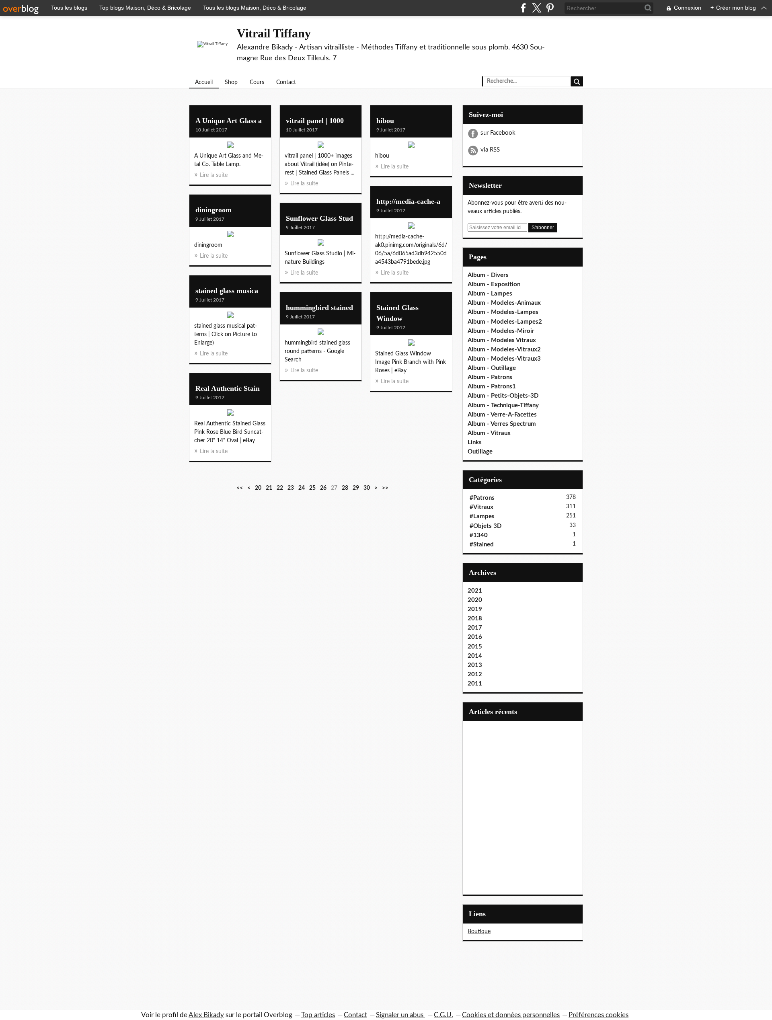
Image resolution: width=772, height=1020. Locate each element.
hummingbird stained (319, 308)
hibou (385, 121)
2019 (475, 609)
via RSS (490, 150)
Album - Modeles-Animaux (504, 303)
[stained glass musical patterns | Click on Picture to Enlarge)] (230, 317)
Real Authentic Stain (227, 388)
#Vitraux (481, 507)
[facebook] (523, 7)
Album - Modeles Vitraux (502, 340)
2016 (475, 637)
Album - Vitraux (489, 433)
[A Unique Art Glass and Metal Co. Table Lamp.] (230, 147)
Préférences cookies (598, 1015)
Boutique (479, 931)
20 (258, 488)
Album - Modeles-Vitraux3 (504, 359)
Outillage (480, 452)
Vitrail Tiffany (274, 33)
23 (290, 488)
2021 (475, 591)
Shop (231, 82)
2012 (475, 674)
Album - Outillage (492, 368)
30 (366, 488)
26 (323, 488)
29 (356, 488)
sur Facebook (497, 133)
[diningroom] (230, 236)
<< (239, 488)
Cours (257, 82)
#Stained (482, 545)
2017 (475, 628)
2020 (475, 600)
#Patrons (482, 498)
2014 (475, 656)
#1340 (479, 535)
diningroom (213, 210)
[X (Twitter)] (537, 7)
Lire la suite (214, 175)
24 (301, 488)
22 (280, 488)
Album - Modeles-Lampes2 (505, 322)
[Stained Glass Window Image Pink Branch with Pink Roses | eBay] (411, 344)
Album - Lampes (490, 294)
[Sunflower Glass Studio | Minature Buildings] (321, 244)
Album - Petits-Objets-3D (503, 396)
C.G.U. (443, 1015)
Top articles (318, 1015)
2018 (475, 619)
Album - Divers (488, 275)
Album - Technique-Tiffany (503, 405)
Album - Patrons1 (492, 387)
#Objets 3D (485, 526)
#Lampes (482, 516)
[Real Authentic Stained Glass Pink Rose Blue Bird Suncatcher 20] (230, 414)
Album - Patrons (490, 377)
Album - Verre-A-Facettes (502, 415)
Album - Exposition (494, 284)
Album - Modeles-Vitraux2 (504, 350)
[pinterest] (550, 7)
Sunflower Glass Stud (319, 218)
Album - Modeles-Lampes (503, 312)
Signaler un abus (400, 1015)
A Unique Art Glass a (228, 121)
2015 (475, 647)
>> (385, 488)
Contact (286, 82)
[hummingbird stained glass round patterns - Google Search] (321, 333)
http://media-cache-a (408, 201)
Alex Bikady (206, 1015)
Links (475, 442)
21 (269, 488)
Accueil (204, 82)
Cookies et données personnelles (511, 1015)
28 (345, 488)
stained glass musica (226, 291)
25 (312, 488)
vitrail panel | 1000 (315, 121)
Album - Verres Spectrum (502, 424)
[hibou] (411, 147)
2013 (475, 665)
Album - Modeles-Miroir (501, 331)
